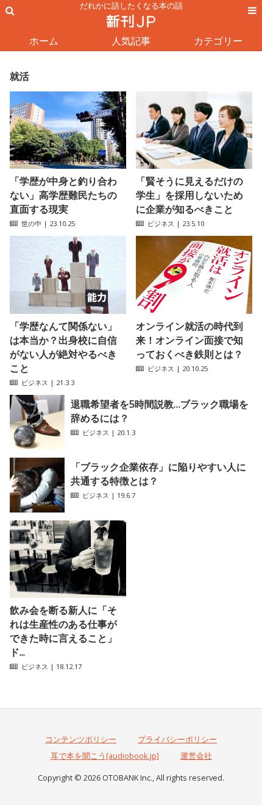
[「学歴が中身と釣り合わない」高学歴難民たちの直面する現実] (68, 165)
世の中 (31, 223)
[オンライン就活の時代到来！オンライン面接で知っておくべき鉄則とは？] (194, 310)
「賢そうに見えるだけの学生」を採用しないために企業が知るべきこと (189, 195)
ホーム (43, 41)
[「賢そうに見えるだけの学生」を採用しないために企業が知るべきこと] (194, 165)
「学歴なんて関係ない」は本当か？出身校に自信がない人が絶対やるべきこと (63, 347)
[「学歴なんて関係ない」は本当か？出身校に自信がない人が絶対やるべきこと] (68, 310)
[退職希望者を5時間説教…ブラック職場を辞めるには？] (37, 446)
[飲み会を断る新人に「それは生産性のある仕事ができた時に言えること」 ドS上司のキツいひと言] (68, 594)
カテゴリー (218, 41)
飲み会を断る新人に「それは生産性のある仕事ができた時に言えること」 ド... (68, 631)
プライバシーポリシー (177, 739)
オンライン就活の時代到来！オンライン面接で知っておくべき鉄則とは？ (189, 340)
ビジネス (160, 223)
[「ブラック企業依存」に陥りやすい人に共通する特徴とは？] (37, 509)
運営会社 (196, 755)
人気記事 (131, 41)
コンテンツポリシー (80, 739)
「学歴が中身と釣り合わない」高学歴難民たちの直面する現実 (63, 195)
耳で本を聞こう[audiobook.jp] (105, 755)
